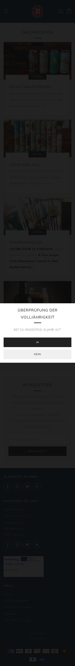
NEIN (37, 354)
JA (37, 342)
